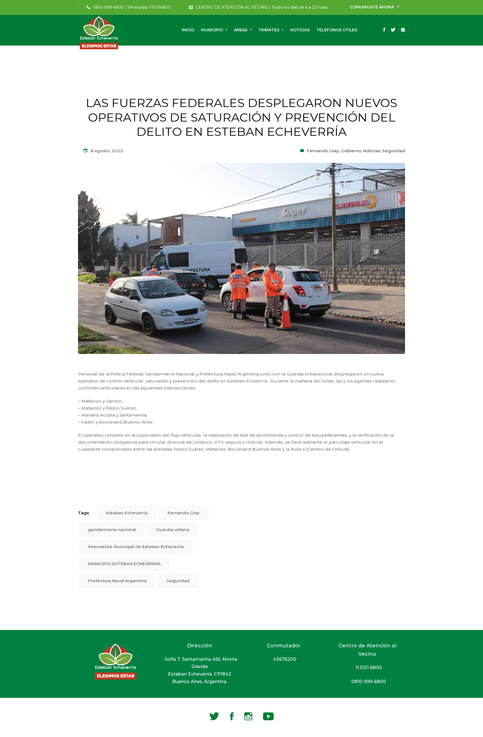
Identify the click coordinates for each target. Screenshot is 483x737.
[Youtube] (268, 716)
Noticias (371, 150)
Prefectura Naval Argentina (117, 580)
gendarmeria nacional (112, 529)
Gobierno (351, 150)
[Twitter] (393, 30)
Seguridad (393, 150)
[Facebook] (384, 30)
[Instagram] (403, 30)
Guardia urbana (172, 529)
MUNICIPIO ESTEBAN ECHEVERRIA (124, 563)
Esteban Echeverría (127, 512)
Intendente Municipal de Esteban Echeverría (136, 546)
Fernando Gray (323, 150)
